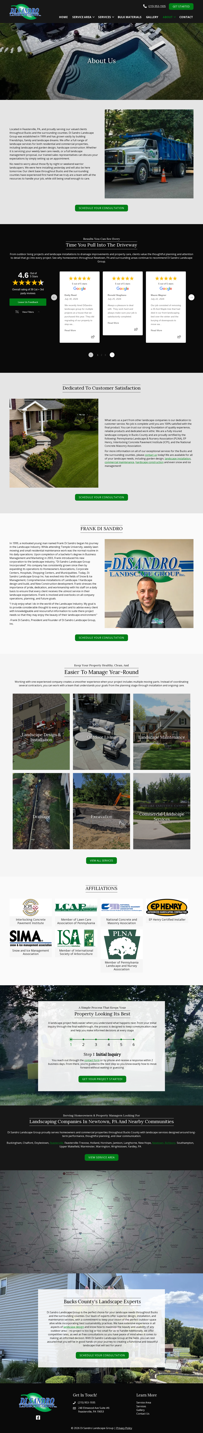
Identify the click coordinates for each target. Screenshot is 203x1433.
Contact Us (142, 1413)
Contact (186, 17)
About (168, 17)
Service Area (81, 17)
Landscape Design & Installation (41, 752)
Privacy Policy (124, 1428)
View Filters (28, 312)
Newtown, (158, 1143)
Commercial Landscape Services (162, 831)
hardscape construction (149, 462)
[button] (93, 17)
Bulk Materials (129, 17)
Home (63, 17)
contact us (151, 455)
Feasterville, (57, 1143)
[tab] (71, 1044)
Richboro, (170, 1143)
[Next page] (112, 354)
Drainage (41, 826)
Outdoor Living (101, 747)
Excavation (101, 826)
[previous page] (54, 297)
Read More (70, 330)
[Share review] (93, 337)
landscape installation (178, 458)
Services (104, 17)
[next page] (191, 297)
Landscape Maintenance (161, 747)
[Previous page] (90, 354)
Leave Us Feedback (28, 302)
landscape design (73, 1327)
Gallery (152, 17)
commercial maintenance (119, 462)
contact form (92, 1060)
